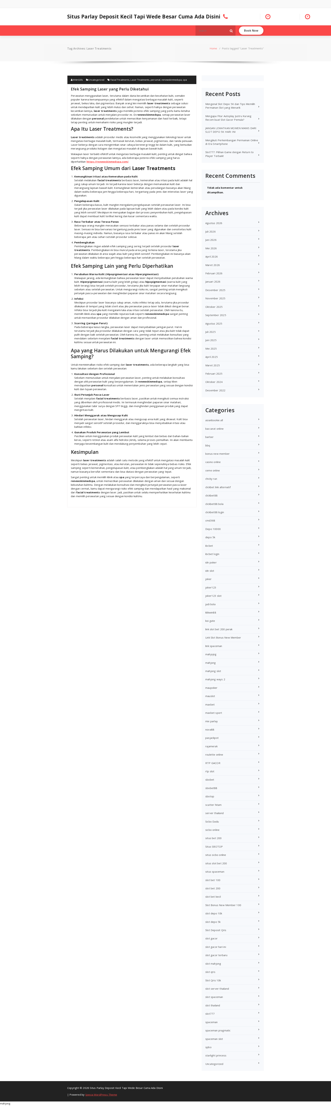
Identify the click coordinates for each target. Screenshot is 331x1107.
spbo (208, 1047)
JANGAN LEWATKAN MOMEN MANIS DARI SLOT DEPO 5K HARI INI (230, 129)
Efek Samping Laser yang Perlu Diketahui (110, 88)
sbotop (209, 796)
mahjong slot (213, 671)
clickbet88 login (214, 512)
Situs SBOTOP (214, 846)
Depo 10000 (213, 529)
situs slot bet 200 (216, 863)
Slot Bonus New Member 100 (223, 905)
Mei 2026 (211, 248)
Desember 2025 (215, 290)
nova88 (209, 729)
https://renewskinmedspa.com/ (108, 161)
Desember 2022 (215, 390)
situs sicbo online (215, 855)
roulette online (214, 754)
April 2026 (211, 256)
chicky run (211, 478)
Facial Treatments (120, 79)
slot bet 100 (212, 880)
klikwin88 (210, 612)
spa (185, 79)
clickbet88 (211, 495)
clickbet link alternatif (218, 487)
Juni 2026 (211, 239)
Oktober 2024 (214, 382)
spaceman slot (214, 1039)
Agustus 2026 (213, 223)
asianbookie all (214, 420)
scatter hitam (213, 804)
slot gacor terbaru (216, 955)
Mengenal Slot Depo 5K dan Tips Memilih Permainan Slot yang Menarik (230, 105)
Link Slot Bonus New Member (223, 637)
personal (156, 79)
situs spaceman (214, 871)
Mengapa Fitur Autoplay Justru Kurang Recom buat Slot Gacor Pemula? (228, 117)
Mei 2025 (211, 348)
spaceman (211, 1022)
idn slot (209, 570)
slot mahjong (213, 963)
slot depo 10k (213, 913)
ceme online (212, 470)
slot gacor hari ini (215, 947)
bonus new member (217, 453)
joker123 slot (213, 595)
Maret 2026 (212, 265)
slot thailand (212, 1005)
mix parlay (211, 721)
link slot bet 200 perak (219, 629)
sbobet (209, 779)
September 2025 (215, 315)
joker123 (210, 587)
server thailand (214, 813)
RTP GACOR (212, 763)
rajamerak (211, 746)
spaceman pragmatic (218, 1030)
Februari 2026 (214, 273)
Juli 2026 (210, 231)
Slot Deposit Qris (215, 930)
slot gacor (211, 938)
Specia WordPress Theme (101, 1094)
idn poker (211, 562)
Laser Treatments (140, 79)
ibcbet (209, 545)
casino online (213, 462)
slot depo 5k (212, 922)
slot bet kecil (213, 896)
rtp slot (209, 771)
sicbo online (212, 830)
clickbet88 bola (214, 504)
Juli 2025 (210, 331)
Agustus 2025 (213, 323)
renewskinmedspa (172, 79)
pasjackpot (212, 737)
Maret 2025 (212, 365)
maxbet (210, 704)
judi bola (210, 604)
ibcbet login (212, 554)
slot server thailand (217, 988)
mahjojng (211, 654)
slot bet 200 (212, 888)
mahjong (210, 662)
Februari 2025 (214, 373)
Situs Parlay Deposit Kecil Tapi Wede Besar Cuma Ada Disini (143, 16)
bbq (207, 445)
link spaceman (213, 646)
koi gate (210, 620)
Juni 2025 (211, 340)
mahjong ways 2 (215, 679)
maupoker (211, 687)
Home (213, 48)
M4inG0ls (77, 79)
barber (209, 437)
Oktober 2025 (214, 306)
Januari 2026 (212, 281)
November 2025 (215, 298)
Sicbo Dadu (212, 821)
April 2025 (211, 357)
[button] (231, 30)
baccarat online (214, 428)
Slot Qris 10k (213, 980)
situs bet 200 (213, 838)
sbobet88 (211, 788)
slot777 (210, 1013)
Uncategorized (96, 79)
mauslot (210, 696)
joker (208, 579)
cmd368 (210, 520)
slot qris (210, 972)
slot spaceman (214, 997)
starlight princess (216, 1055)
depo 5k (210, 537)
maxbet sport (213, 712)
